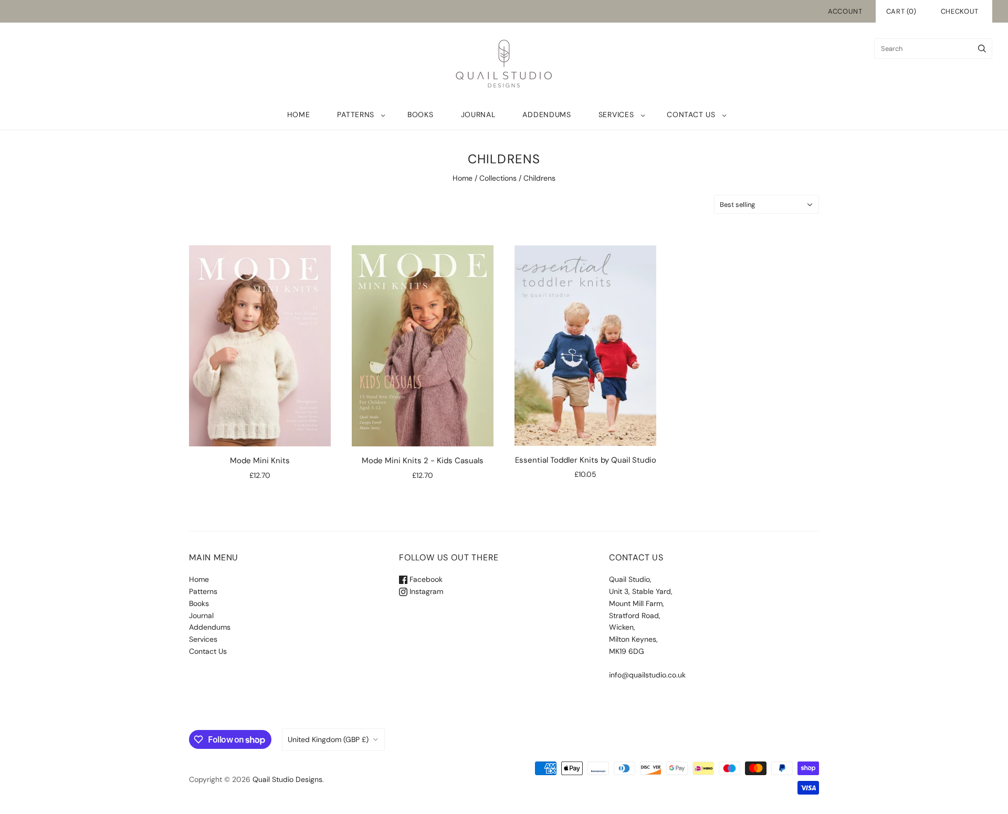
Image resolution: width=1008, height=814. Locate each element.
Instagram (425, 591)
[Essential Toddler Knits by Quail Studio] (585, 345)
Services (616, 114)
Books (420, 114)
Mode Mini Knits (260, 460)
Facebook (425, 579)
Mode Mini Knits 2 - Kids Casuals (423, 460)
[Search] (982, 48)
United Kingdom (328, 739)
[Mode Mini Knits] (260, 345)
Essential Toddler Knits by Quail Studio (585, 460)
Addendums (546, 114)
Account (845, 11)
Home (298, 114)
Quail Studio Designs (287, 779)
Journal (478, 114)
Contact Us (691, 114)
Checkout (960, 11)
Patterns (355, 114)
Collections (498, 178)
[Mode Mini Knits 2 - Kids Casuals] (423, 345)
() (901, 11)
